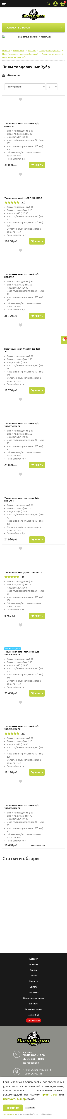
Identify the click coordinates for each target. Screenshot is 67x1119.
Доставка (33, 992)
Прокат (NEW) (33, 1020)
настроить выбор (14, 1099)
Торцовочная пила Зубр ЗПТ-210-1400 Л (23, 198)
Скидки (33, 970)
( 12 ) (23, 733)
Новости (33, 981)
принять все (49, 1094)
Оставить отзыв (33, 1009)
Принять (13, 1107)
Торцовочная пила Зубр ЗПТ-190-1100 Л (23, 573)
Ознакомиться (9, 1114)
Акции (33, 975)
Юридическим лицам (33, 998)
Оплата (33, 987)
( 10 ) (23, 202)
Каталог (33, 959)
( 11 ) (23, 577)
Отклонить (30, 1108)
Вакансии (33, 1003)
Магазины (34, 1015)
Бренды (33, 964)
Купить (39, 165)
